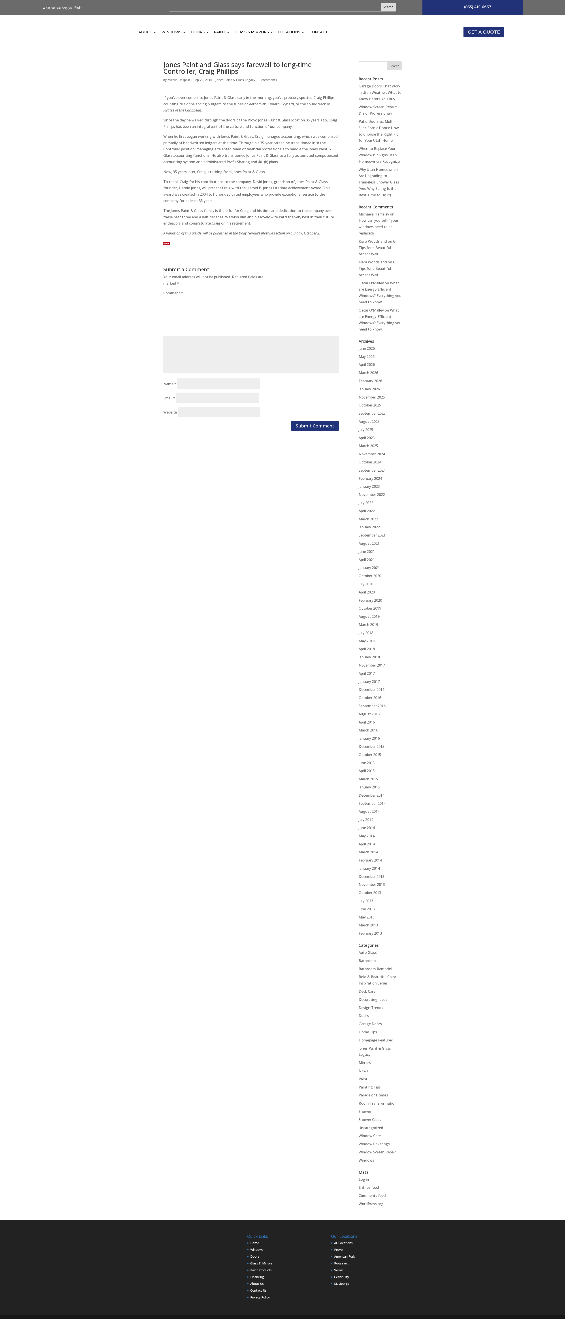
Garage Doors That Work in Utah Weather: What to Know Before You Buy (380, 92)
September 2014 (372, 803)
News (363, 1070)
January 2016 (369, 738)
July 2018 (366, 632)
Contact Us (258, 1290)
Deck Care (367, 991)
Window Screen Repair (377, 1152)
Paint (363, 1079)
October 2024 (370, 462)
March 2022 (368, 519)
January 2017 (369, 681)
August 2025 (369, 421)
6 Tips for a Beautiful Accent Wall (377, 248)
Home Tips (368, 1032)
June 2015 (367, 762)
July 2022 (366, 502)
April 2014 (367, 844)
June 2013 (367, 909)
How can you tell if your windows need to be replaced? (378, 227)
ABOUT (145, 32)
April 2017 (367, 673)
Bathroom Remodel (375, 968)
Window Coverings (374, 1143)
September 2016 (372, 705)
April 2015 (367, 770)
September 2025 (372, 413)
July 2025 (366, 429)
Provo (338, 1249)
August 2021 (369, 543)
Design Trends (371, 1007)
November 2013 (372, 884)
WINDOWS (171, 32)
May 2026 (367, 356)
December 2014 (371, 795)
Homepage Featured (376, 1040)
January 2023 (369, 486)
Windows (366, 1160)
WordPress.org (371, 1203)
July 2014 (366, 819)
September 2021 (372, 535)
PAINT (219, 32)
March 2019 (368, 624)
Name (169, 384)
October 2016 (370, 697)
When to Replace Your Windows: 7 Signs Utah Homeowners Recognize (379, 155)
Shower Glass (370, 1119)
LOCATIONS (289, 32)
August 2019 (369, 616)
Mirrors (365, 1062)
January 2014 (369, 868)
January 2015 (369, 787)
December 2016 (371, 689)
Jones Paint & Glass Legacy (235, 80)
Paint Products (261, 1270)
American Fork (344, 1256)
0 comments (268, 80)
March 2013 (368, 925)
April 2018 (367, 648)
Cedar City (341, 1277)
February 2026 (370, 380)
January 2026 (369, 389)
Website (170, 412)
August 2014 (369, 811)
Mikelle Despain (179, 80)
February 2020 (370, 600)
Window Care (370, 1135)
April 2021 (367, 559)
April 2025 (367, 437)
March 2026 (368, 372)
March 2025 (368, 445)
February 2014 (370, 860)
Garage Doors (370, 1023)
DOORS (198, 32)
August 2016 (369, 714)
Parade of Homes (373, 1095)
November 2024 (372, 454)
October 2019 (370, 608)
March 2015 (368, 779)
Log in (364, 1179)
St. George (342, 1283)
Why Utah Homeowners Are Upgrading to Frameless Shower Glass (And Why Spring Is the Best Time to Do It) (379, 182)
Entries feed (369, 1187)
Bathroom (367, 960)
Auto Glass (368, 952)
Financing (257, 1277)
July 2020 (366, 584)
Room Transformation (378, 1103)
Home (254, 1243)
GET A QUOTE (484, 32)
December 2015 (371, 746)
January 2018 (369, 657)
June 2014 (367, 827)
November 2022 (372, 494)
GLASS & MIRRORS (252, 32)
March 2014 (368, 852)
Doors (364, 1015)
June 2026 (367, 348)
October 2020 (370, 575)
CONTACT (318, 32)
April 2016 (367, 722)
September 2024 (372, 470)
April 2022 (367, 510)
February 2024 (370, 478)
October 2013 (370, 892)
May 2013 (367, 917)
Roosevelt (341, 1263)
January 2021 (369, 567)
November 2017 (372, 665)
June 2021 (367, 551)
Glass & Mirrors (261, 1263)
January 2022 (369, 527)
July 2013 (366, 900)
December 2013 (371, 876)
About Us (257, 1283)
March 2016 (368, 730)
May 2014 (367, 835)
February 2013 (370, 933)
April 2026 (367, 364)
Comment (173, 293)
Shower (365, 1111)
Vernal (338, 1270)
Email (169, 398)
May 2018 (367, 641)
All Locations (343, 1243)
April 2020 (367, 592)
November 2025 (372, 397)
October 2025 (370, 405)
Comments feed (372, 1195)
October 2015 (370, 754)
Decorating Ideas (373, 999)
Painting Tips (370, 1087)
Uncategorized (371, 1127)
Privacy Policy (260, 1297)
